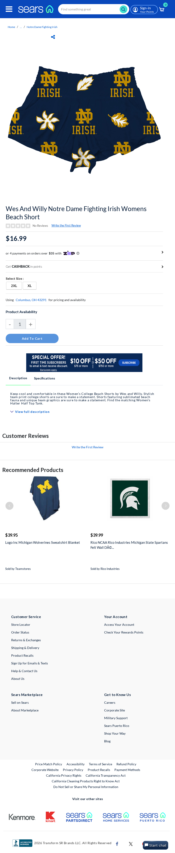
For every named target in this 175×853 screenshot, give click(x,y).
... (21, 27)
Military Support (116, 718)
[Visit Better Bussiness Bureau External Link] (22, 843)
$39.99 (96, 535)
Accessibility (76, 764)
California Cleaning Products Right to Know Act (86, 781)
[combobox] (93, 9)
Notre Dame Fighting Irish (42, 27)
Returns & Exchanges (26, 640)
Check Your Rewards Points (123, 632)
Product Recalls (22, 655)
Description (18, 378)
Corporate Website (45, 770)
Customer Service (26, 617)
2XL (16, 285)
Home (11, 27)
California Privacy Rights (63, 775)
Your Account (115, 617)
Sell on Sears (20, 702)
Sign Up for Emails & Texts (29, 663)
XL (31, 285)
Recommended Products (32, 469)
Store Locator (20, 624)
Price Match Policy (48, 764)
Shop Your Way (115, 733)
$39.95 (11, 535)
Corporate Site (114, 710)
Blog (107, 741)
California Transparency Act (106, 775)
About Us (17, 679)
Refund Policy (126, 764)
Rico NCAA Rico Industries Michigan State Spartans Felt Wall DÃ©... (129, 544)
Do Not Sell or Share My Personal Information (85, 787)
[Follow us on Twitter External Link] (130, 844)
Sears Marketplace (27, 695)
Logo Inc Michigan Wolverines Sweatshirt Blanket (42, 542)
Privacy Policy (73, 770)
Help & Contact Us (24, 671)
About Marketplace (25, 710)
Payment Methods (127, 770)
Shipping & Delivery (25, 648)
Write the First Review (66, 225)
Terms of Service (100, 764)
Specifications (44, 378)
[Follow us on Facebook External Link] (117, 844)
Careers (109, 702)
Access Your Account (119, 624)
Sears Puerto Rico (116, 726)
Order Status (20, 632)
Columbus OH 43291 (31, 300)
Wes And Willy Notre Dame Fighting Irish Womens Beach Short (76, 213)
